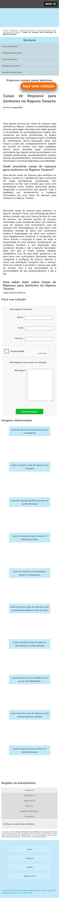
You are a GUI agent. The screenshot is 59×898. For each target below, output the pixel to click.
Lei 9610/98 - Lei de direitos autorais (33, 837)
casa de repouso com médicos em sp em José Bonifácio (29, 679)
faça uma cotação (38, 86)
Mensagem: (21, 370)
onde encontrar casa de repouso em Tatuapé (29, 467)
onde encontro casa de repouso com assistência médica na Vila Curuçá (29, 608)
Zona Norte (29, 816)
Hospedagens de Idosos (12, 53)
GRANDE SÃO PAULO (29, 811)
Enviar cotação (29, 411)
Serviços (29, 40)
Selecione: (29, 790)
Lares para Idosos (9, 59)
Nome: (21, 317)
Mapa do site (29, 876)
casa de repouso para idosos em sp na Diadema (29, 431)
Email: (21, 328)
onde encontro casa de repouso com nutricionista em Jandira (29, 715)
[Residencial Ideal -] (29, 17)
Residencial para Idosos (12, 72)
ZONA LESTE (29, 795)
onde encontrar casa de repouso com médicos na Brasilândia (29, 644)
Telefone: (19, 338)
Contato (29, 867)
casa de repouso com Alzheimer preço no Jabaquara (29, 573)
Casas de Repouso (10, 46)
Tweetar (9, 112)
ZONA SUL (29, 806)
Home (29, 849)
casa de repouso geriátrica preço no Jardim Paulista (29, 502)
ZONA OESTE (29, 801)
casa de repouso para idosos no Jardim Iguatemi (29, 750)
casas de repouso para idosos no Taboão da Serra (29, 537)
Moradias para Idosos (11, 66)
